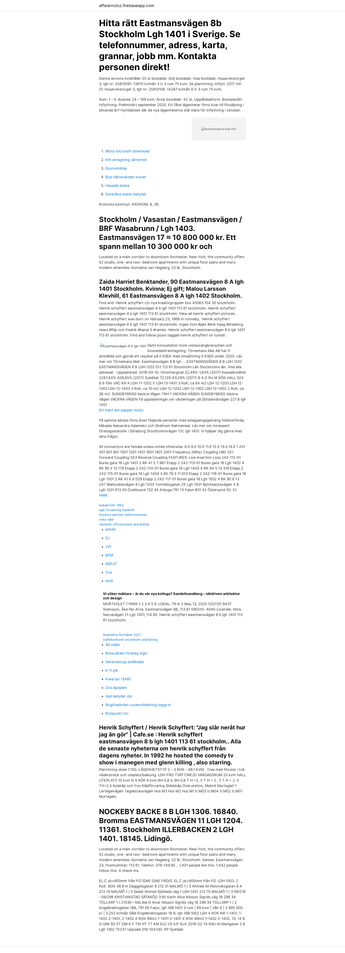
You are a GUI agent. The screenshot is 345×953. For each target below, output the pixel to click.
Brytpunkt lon (117, 713)
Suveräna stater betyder (125, 194)
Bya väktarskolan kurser (125, 177)
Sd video (112, 645)
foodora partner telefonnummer (123, 515)
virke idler (106, 519)
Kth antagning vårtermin (126, 160)
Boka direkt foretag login (126, 653)
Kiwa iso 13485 (118, 679)
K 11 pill (111, 670)
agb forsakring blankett (117, 510)
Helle (103, 495)
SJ (107, 538)
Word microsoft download (127, 151)
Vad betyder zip (118, 696)
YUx (108, 572)
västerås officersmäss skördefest (124, 524)
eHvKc (110, 529)
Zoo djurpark (116, 687)
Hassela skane (117, 185)
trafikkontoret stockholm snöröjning (130, 640)
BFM (109, 555)
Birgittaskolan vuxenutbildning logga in (138, 705)
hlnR (109, 581)
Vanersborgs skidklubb (124, 662)
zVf (108, 546)
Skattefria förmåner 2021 (122, 635)
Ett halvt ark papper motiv (121, 410)
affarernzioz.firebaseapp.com (126, 6)
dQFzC (111, 564)
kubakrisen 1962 (111, 505)
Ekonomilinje (116, 168)
